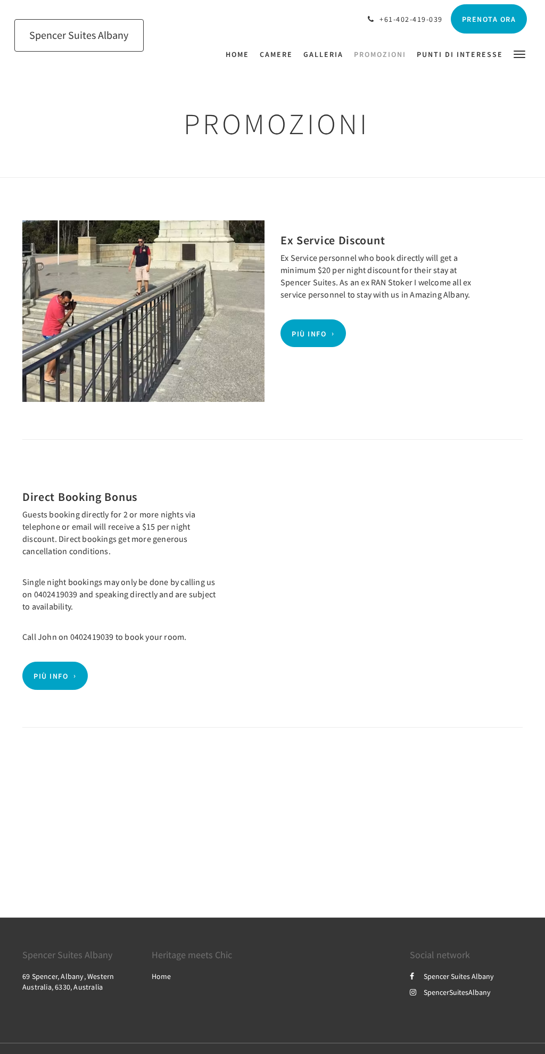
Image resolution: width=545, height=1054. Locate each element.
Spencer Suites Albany (459, 976)
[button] (519, 53)
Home (161, 976)
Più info (309, 333)
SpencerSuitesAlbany (457, 992)
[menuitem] (240, 54)
